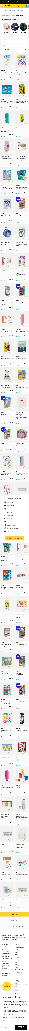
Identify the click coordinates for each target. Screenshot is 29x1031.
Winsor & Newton (19, 969)
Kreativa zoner (5, 966)
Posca (16, 967)
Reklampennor (5, 963)
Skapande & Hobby (19, 947)
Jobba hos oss (5, 951)
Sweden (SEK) (10, 502)
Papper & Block (18, 951)
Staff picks (17, 957)
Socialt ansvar (5, 965)
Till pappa (14, 32)
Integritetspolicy (6, 973)
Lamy (16, 964)
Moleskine (17, 971)
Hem (3, 14)
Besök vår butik (6, 953)
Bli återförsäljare (6, 961)
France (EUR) (10, 518)
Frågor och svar (6, 948)
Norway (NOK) (10, 505)
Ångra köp (4, 975)
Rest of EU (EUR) (11, 531)
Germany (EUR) (10, 522)
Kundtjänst (4, 946)
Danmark (17, 992)
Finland (16, 993)
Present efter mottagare (8, 15)
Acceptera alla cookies (20, 1027)
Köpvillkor (4, 972)
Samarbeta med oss (7, 960)
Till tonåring (23, 32)
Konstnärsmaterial (19, 945)
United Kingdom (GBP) (12, 528)
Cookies (4, 977)
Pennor (16, 949)
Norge (16, 990)
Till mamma (6, 32)
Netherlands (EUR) (11, 525)
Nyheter (17, 956)
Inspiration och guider (7, 958)
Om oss (4, 949)
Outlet (16, 954)
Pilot (16, 962)
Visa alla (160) (18, 972)
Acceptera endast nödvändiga (10, 1020)
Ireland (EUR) (10, 515)
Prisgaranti (4, 968)
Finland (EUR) (10, 512)
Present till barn (19, 15)
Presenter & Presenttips (11, 14)
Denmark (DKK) (10, 509)
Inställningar (8, 1027)
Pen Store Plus (5, 956)
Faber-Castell (18, 965)
